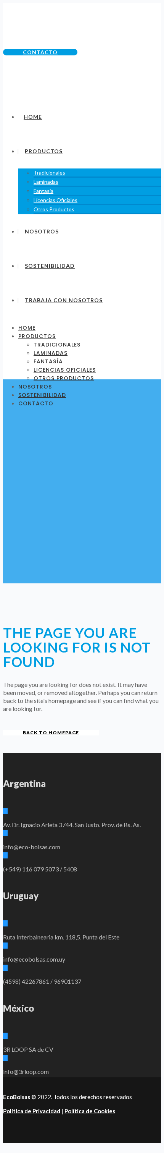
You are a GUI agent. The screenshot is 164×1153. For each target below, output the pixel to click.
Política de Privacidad (31, 1111)
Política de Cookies (89, 1111)
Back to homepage (51, 732)
